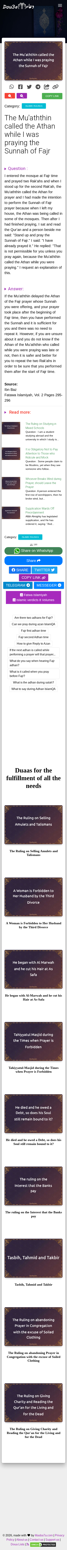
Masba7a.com (44, 1535)
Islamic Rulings (33, 106)
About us (22, 1539)
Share (31, 561)
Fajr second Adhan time (34, 637)
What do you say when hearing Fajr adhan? (32, 663)
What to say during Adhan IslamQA (33, 688)
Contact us (36, 1539)
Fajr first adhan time (33, 630)
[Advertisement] (33, 726)
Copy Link (52, 95)
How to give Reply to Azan (33, 643)
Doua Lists (17, 1544)
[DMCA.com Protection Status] (43, 1544)
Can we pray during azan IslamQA (33, 624)
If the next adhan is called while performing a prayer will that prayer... (32, 652)
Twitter (42, 570)
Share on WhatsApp (36, 551)
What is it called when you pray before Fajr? (29, 674)
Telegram (16, 585)
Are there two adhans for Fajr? (33, 617)
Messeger (47, 585)
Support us (52, 1539)
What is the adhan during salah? (33, 682)
